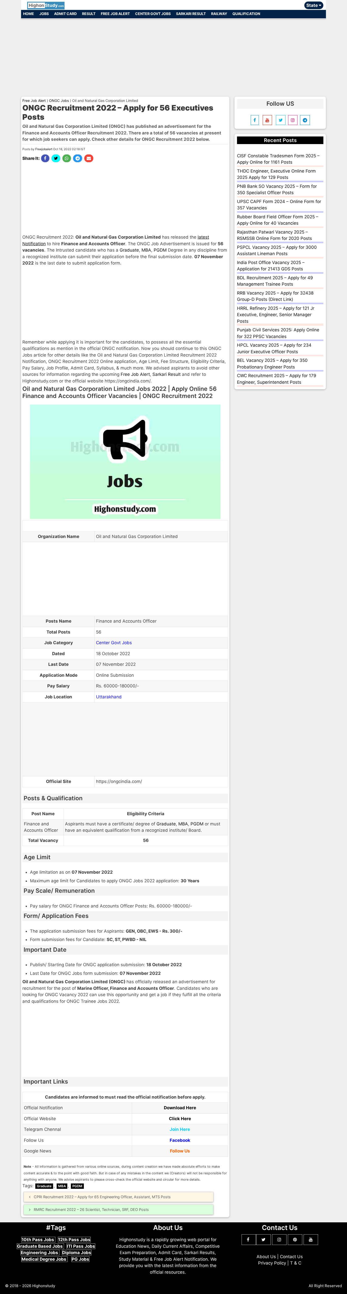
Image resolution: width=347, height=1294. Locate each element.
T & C (295, 1263)
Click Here (180, 1118)
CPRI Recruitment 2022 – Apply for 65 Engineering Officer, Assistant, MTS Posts (102, 1197)
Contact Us (291, 1256)
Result (89, 13)
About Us (266, 1256)
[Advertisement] (173, 55)
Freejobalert (43, 149)
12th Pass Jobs (74, 1239)
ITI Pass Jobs (81, 1246)
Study (46, 5)
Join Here (180, 1129)
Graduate (129, 250)
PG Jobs (80, 1259)
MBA (146, 250)
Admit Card (65, 13)
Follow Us (180, 1150)
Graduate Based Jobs (40, 1246)
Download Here (180, 1107)
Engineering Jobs (40, 1252)
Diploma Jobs (76, 1252)
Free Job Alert (115, 13)
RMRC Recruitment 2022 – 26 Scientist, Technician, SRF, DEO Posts (91, 1209)
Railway (219, 13)
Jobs (44, 13)
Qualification (246, 13)
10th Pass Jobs (38, 1239)
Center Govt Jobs (153, 13)
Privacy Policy (272, 1263)
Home (28, 13)
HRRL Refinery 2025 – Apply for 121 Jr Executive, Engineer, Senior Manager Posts (275, 315)
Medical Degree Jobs (44, 1259)
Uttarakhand (109, 696)
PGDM (160, 250)
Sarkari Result (191, 13)
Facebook (180, 1140)
